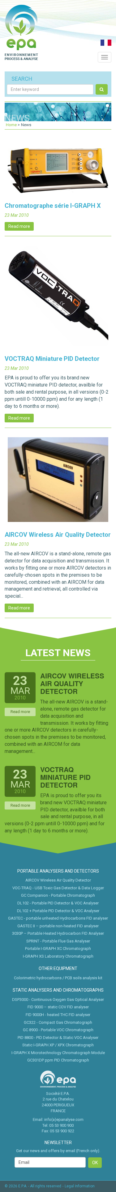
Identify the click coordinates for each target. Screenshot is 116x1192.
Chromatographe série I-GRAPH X (53, 205)
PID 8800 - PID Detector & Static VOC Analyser (58, 1037)
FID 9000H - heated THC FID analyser (58, 1014)
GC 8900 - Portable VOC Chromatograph (58, 1030)
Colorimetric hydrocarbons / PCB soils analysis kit (58, 978)
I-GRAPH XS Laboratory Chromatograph (58, 956)
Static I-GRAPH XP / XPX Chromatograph (58, 1045)
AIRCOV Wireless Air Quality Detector (58, 534)
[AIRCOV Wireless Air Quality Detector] (58, 482)
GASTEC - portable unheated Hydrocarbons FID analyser (58, 918)
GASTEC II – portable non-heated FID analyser (58, 926)
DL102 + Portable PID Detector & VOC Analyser (58, 910)
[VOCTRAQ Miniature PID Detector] (58, 298)
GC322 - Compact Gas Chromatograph (58, 1022)
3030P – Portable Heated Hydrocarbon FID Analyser (58, 933)
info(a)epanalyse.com (64, 1119)
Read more (19, 226)
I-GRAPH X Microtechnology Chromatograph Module (58, 1052)
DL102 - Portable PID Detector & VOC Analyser (58, 903)
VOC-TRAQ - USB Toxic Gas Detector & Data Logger (58, 888)
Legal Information (80, 1186)
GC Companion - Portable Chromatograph (58, 895)
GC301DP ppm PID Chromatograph (58, 1060)
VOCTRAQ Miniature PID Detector (52, 358)
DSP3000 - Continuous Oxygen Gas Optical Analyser (58, 999)
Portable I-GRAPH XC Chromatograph (58, 948)
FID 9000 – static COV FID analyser (58, 1007)
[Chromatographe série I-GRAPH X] (58, 173)
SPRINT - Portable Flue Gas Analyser (58, 941)
